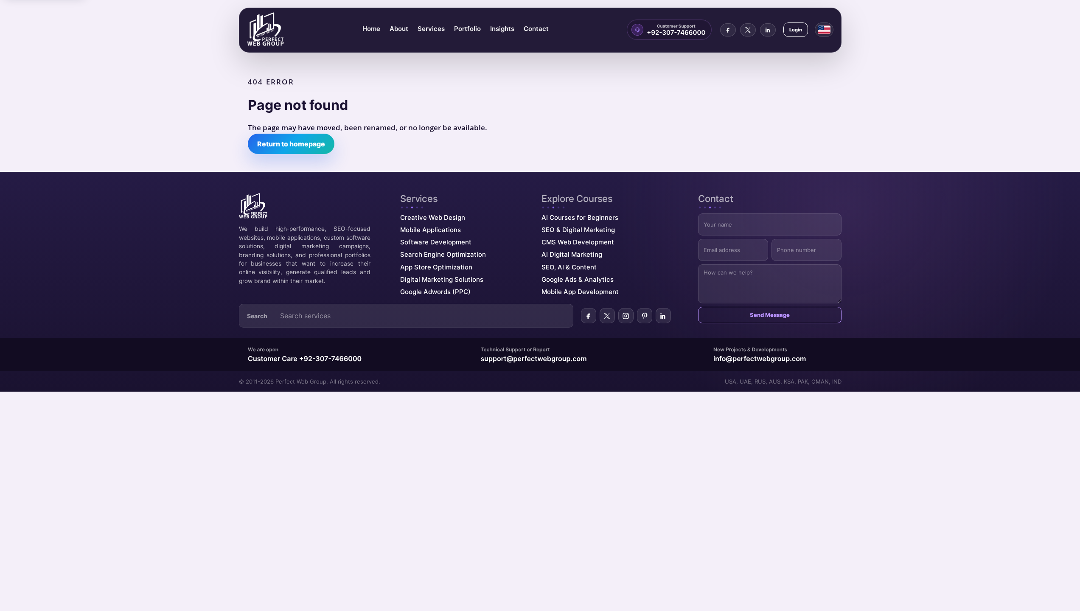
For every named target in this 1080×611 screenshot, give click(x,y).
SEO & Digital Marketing (578, 230)
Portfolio (467, 29)
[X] (748, 29)
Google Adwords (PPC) (435, 292)
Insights (502, 29)
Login (795, 30)
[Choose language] (824, 29)
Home (371, 29)
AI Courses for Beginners (579, 217)
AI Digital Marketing (571, 254)
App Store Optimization (436, 267)
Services (431, 29)
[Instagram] (626, 315)
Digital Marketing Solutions (441, 279)
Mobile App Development (580, 292)
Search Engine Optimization (443, 254)
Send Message (770, 314)
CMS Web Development (577, 242)
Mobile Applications (430, 230)
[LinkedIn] (768, 29)
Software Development (435, 242)
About (399, 29)
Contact (536, 29)
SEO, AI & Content (569, 267)
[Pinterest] (644, 315)
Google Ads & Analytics (577, 279)
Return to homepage (291, 144)
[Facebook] (728, 29)
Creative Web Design (432, 217)
